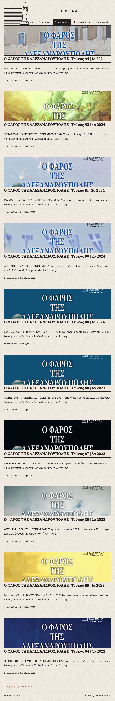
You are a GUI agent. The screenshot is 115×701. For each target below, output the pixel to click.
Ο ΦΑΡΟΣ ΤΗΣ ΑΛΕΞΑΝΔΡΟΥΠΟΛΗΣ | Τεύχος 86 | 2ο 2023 (54, 519)
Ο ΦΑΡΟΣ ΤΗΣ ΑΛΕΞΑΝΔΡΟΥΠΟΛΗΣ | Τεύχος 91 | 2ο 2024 (54, 190)
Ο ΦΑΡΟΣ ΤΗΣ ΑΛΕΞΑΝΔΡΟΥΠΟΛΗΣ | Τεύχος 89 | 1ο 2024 (54, 322)
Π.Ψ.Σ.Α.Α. (70, 11)
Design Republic (103, 695)
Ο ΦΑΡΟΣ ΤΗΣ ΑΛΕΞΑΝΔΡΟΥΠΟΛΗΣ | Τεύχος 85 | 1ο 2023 (54, 585)
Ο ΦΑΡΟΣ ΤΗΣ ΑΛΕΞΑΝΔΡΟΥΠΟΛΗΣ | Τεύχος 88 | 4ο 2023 (54, 387)
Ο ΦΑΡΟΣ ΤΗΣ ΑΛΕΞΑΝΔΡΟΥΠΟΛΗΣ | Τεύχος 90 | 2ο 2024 (54, 256)
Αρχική (30, 22)
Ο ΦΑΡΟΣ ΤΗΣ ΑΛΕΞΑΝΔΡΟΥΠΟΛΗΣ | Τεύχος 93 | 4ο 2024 (54, 124)
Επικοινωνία (102, 22)
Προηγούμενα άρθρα (18, 686)
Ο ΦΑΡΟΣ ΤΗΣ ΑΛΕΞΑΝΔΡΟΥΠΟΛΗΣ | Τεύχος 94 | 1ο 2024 (54, 58)
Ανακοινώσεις (62, 22)
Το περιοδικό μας (83, 22)
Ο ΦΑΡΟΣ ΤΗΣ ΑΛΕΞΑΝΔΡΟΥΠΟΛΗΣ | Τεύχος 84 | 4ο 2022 (54, 651)
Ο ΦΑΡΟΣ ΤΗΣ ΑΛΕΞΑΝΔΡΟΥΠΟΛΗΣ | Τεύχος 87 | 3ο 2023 (54, 453)
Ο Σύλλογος (44, 22)
